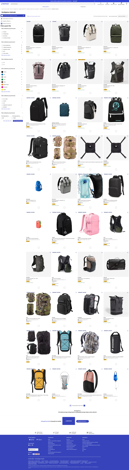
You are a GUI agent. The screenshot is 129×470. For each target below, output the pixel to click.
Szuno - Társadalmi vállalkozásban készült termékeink (91, 445)
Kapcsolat (68, 439)
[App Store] (32, 440)
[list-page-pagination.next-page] (84, 405)
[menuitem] (46, 7)
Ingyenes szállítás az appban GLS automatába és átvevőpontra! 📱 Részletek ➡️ (63, 1)
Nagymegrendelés (51, 453)
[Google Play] (40, 440)
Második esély (50, 442)
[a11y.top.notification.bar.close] (94, 1)
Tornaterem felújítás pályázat (87, 443)
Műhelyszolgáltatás (51, 443)
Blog (83, 450)
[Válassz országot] (33, 449)
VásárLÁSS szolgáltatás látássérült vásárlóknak (90, 442)
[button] (12, 31)
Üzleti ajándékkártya (51, 449)
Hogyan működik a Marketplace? (72, 449)
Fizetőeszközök (69, 442)
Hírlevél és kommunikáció (71, 446)
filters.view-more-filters (5, 55)
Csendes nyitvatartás (85, 440)
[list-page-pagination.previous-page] (70, 405)
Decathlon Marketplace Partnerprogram (54, 452)
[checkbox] (12, 72)
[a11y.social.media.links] (29, 445)
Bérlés (49, 439)
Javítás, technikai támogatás (71, 445)
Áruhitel (49, 450)
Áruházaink (84, 449)
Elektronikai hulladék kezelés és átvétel (54, 445)
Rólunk (83, 439)
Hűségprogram (50, 446)
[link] (82, 421)
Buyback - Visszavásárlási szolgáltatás (54, 440)
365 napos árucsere (70, 443)
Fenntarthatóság (85, 446)
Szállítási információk (70, 440)
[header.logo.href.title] (5, 4)
